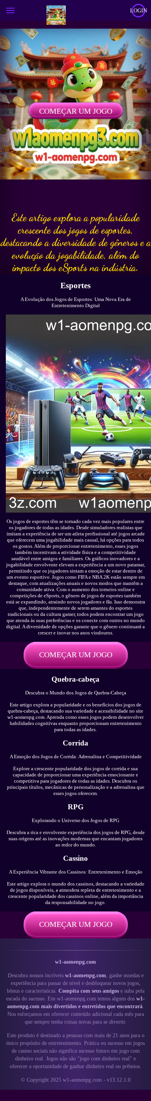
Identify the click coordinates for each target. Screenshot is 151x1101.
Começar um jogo (75, 111)
